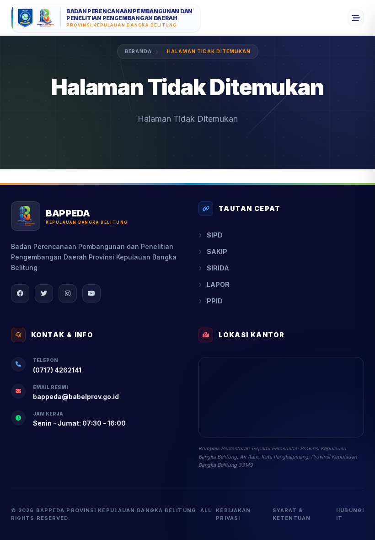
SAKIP (217, 251)
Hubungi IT (350, 514)
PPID (215, 301)
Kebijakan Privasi (233, 514)
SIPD (215, 235)
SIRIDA (218, 268)
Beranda (138, 51)
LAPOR (218, 284)
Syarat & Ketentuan (292, 514)
